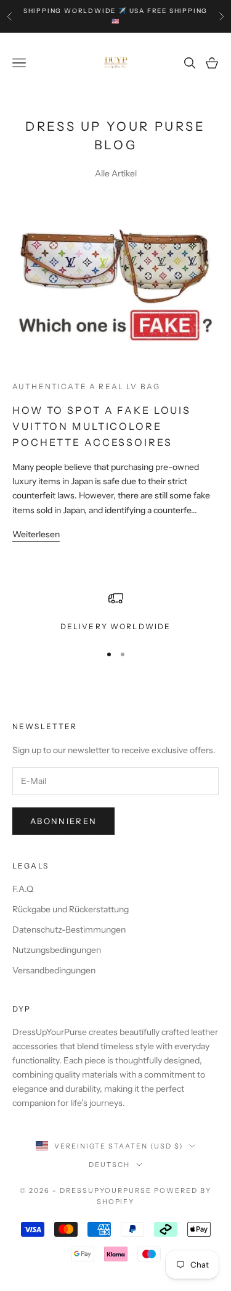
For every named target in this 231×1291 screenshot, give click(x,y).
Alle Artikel (116, 173)
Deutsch (109, 1164)
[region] (115, 612)
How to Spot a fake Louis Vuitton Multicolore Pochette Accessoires (101, 426)
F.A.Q (22, 888)
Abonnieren (63, 821)
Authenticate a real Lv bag (86, 386)
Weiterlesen (36, 534)
